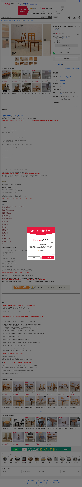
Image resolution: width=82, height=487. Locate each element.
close (34, 257)
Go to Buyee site (47, 257)
